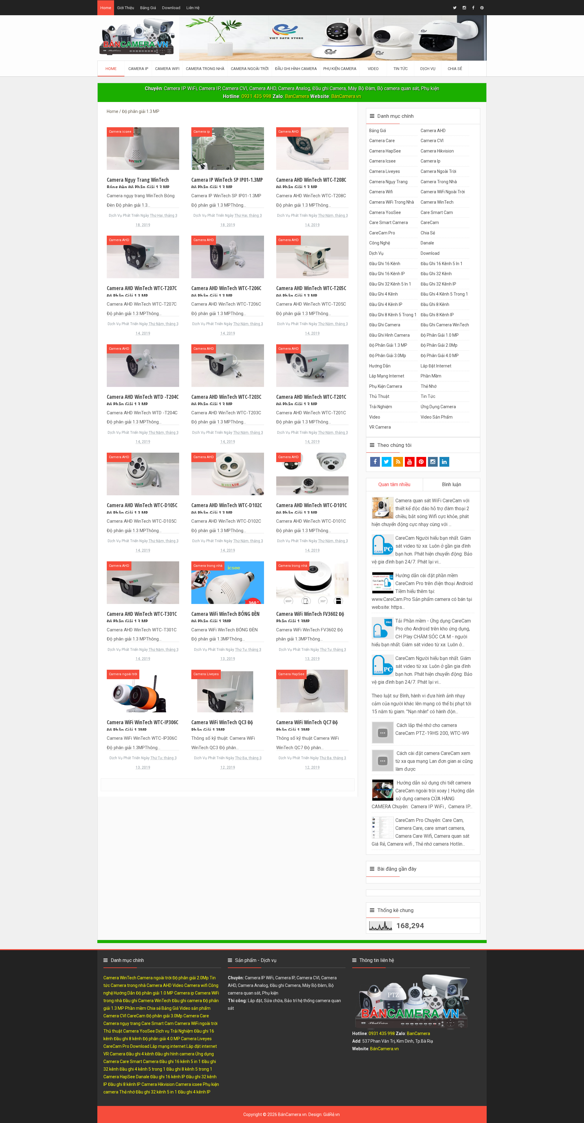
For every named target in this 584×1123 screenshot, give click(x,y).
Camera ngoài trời (123, 674)
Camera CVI (432, 140)
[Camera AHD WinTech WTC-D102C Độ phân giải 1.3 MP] (227, 473)
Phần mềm (431, 376)
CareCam (430, 222)
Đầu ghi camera (384, 324)
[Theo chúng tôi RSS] (398, 462)
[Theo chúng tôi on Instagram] (433, 462)
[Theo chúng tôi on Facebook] (375, 462)
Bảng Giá (377, 130)
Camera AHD (288, 132)
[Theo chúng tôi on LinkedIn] (444, 462)
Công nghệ (379, 242)
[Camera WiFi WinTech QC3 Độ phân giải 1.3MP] (227, 690)
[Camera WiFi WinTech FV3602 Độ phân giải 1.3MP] (312, 582)
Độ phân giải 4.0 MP (440, 355)
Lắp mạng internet (386, 376)
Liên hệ (193, 7)
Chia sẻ (428, 232)
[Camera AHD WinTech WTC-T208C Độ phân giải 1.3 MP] (312, 148)
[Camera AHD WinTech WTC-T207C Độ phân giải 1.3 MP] (143, 256)
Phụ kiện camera (385, 386)
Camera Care (382, 140)
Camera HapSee (291, 674)
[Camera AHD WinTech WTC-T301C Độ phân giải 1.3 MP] (143, 582)
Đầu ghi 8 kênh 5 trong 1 (393, 314)
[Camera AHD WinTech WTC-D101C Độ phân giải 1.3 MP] (312, 473)
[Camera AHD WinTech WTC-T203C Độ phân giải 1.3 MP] (227, 365)
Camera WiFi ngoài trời (443, 191)
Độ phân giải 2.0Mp (439, 345)
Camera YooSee (385, 212)
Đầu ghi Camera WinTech (445, 324)
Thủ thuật (379, 396)
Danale (427, 242)
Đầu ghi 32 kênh (436, 273)
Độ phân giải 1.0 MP (440, 335)
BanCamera (297, 96)
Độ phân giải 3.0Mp (387, 355)
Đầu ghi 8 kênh (435, 304)
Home (105, 7)
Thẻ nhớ (428, 386)
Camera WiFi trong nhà (391, 202)
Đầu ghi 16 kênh (384, 263)
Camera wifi (381, 191)
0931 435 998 (256, 96)
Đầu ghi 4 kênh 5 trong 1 (444, 294)
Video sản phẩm (437, 417)
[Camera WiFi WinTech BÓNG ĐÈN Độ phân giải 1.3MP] (227, 582)
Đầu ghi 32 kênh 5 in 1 (390, 284)
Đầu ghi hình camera (389, 335)
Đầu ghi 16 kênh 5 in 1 (442, 263)
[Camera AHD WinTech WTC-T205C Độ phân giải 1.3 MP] (312, 256)
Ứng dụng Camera (438, 406)
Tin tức (428, 396)
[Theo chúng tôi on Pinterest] (421, 462)
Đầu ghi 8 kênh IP (437, 314)
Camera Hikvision (437, 151)
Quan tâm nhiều (394, 484)
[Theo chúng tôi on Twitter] (386, 462)
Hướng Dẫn (380, 365)
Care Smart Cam (437, 212)
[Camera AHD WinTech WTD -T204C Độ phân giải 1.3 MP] (143, 365)
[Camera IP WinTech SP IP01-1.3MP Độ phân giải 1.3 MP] (227, 148)
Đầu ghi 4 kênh (383, 294)
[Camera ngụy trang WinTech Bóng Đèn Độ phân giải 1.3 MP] (143, 148)
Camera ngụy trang (388, 181)
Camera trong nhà (207, 566)
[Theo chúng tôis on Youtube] (410, 462)
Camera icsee (120, 132)
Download (171, 7)
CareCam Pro (382, 232)
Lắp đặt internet (436, 365)
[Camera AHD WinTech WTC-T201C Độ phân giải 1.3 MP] (312, 365)
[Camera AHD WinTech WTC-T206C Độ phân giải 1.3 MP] (227, 256)
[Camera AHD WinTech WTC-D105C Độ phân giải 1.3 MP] (143, 473)
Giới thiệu (125, 7)
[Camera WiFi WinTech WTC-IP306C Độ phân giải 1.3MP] (143, 690)
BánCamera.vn (346, 96)
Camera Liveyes (206, 674)
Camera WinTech (437, 202)
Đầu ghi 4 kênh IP (385, 304)
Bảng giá (148, 7)
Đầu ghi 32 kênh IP (438, 284)
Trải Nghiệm (380, 406)
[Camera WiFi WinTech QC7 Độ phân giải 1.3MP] (312, 690)
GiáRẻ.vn (331, 1114)
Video (374, 417)
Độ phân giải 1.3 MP (388, 345)
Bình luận (451, 484)
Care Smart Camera (388, 222)
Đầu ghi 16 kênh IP (387, 273)
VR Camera (380, 427)
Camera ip (201, 132)
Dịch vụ (376, 253)
